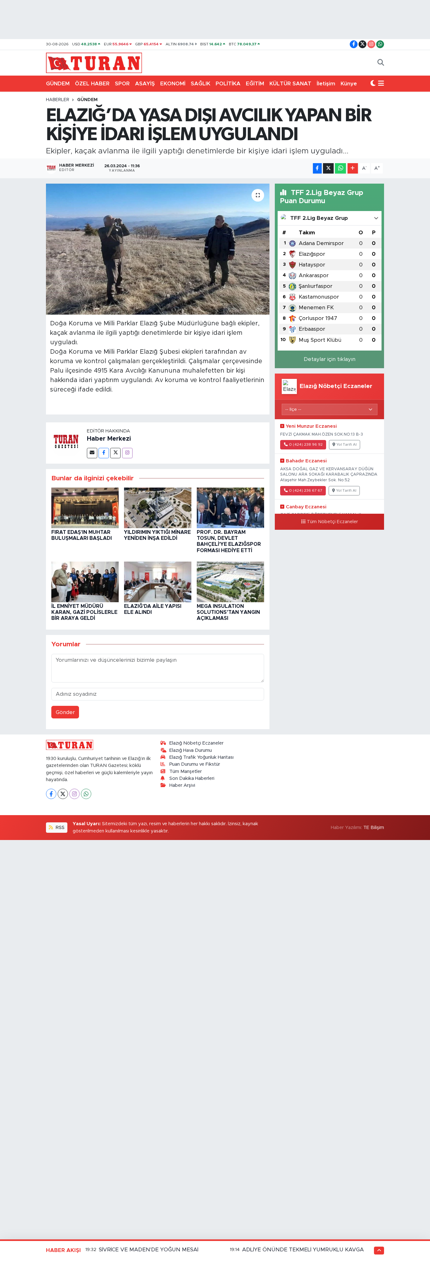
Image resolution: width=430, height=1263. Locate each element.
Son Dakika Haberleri (191, 778)
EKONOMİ (172, 83)
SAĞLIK (200, 83)
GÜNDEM (58, 83)
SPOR (122, 83)
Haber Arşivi (182, 785)
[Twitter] (115, 453)
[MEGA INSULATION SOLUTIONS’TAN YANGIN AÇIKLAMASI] (230, 581)
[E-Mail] (92, 453)
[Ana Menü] (381, 84)
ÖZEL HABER (92, 83)
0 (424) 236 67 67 (305, 490)
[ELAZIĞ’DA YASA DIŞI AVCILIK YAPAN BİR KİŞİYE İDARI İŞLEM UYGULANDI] (158, 249)
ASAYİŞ (145, 83)
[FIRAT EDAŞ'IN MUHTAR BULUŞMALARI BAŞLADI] (85, 507)
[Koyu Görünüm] (373, 84)
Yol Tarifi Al (347, 444)
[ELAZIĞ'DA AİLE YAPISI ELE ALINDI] (157, 581)
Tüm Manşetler (185, 771)
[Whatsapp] (86, 794)
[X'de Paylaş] (328, 168)
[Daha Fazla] (353, 168)
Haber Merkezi (109, 439)
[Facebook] (104, 453)
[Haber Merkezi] (66, 442)
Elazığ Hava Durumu (190, 750)
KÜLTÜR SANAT (290, 83)
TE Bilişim (373, 827)
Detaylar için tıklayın (329, 359)
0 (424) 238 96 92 (306, 444)
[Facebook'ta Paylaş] (317, 168)
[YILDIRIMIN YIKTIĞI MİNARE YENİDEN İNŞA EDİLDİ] (157, 507)
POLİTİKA (228, 83)
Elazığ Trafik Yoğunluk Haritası (201, 757)
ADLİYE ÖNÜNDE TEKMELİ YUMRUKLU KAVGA (303, 1249)
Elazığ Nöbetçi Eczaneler (196, 743)
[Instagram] (127, 453)
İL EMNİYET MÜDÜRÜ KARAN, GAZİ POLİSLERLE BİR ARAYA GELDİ (84, 612)
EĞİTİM (255, 83)
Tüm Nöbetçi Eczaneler (332, 522)
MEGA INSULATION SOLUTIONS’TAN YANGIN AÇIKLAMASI (228, 612)
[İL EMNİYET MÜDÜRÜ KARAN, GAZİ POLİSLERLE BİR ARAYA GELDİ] (85, 581)
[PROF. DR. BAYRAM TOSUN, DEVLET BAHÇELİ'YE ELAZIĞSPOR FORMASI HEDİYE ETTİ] (230, 507)
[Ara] (380, 63)
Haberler (57, 100)
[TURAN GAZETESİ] (94, 62)
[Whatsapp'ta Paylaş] (340, 168)
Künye (349, 83)
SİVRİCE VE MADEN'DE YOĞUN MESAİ (148, 1249)
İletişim (326, 83)
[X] (63, 794)
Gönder (65, 712)
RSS (59, 827)
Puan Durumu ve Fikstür (194, 764)
